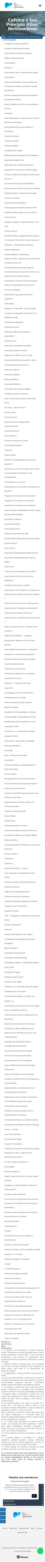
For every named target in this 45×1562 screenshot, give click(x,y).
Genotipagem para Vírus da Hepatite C (19, 693)
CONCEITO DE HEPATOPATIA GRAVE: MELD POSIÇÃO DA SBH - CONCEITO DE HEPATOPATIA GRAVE (21, 1153)
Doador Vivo (9, 1001)
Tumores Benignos (11, 136)
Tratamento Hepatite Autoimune (17, 896)
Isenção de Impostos (12, 524)
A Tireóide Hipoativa (12, 1269)
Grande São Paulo (9, 1501)
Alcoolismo (8, 113)
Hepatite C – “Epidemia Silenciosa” (17, 683)
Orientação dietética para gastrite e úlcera (20, 360)
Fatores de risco (10, 217)
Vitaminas (8, 450)
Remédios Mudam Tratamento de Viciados (20, 193)
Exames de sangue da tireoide (15, 1273)
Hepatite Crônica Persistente (15, 906)
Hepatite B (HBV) (11, 736)
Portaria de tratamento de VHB (16, 534)
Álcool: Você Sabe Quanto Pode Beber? (19, 183)
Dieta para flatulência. (12, 384)
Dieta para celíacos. (11, 370)
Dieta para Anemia (11, 327)
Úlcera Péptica (10, 816)
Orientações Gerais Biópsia (14, 953)
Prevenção (8, 750)
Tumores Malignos (11, 146)
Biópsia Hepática (11, 948)
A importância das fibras (13, 322)
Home (5, 1528)
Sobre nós (13, 1528)
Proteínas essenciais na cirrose (16, 440)
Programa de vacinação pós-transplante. (20, 496)
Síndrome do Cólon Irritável (14, 788)
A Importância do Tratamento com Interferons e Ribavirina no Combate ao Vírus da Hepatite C (22, 594)
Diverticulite (9, 760)
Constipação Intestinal (13, 445)
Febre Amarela (10, 455)
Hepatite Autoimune (12, 887)
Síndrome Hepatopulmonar (14, 1283)
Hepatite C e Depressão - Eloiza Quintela (20, 308)
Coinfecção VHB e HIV (13, 1329)
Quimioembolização (11, 250)
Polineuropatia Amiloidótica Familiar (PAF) (20, 208)
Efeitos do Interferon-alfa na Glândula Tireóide (22, 1249)
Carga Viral (8, 688)
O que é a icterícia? (11, 1338)
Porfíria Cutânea (10, 231)
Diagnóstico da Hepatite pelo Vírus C (18, 613)
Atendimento (24, 1528)
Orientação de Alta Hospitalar (15, 1106)
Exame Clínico (9, 548)
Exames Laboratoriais (12, 925)
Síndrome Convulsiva (12, 1278)
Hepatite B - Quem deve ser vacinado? (19, 501)
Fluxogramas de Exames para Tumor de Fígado (22, 188)
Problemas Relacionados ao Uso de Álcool (20, 212)
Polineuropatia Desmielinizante (16, 365)
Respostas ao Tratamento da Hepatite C (19, 654)
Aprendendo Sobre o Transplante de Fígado (21, 72)
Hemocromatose (10, 417)
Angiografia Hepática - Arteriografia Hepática (21, 962)
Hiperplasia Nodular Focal (14, 160)
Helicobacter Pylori (11, 431)
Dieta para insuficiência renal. (15, 350)
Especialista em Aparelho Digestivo (18, 53)
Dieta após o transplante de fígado (17, 346)
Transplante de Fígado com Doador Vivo (19, 996)
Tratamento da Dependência (15, 203)
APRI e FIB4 (9, 967)
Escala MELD (9, 77)
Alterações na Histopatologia (15, 958)
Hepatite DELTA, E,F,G (12, 678)
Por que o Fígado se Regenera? (16, 1162)
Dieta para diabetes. (12, 374)
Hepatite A (8, 863)
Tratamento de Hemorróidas (15, 811)
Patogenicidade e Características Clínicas (20, 717)
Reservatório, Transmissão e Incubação (19, 741)
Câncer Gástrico (10, 436)
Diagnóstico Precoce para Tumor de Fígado (20, 170)
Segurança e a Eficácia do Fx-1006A (18, 355)
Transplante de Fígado (13, 1139)
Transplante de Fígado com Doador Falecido (21, 1120)
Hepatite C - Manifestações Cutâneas (18, 245)
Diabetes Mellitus (11, 840)
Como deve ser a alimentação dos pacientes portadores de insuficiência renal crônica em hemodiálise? (21, 1203)
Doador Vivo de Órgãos (13, 982)
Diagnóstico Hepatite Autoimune (17, 892)
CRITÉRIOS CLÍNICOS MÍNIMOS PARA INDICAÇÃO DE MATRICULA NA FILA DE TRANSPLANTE (20, 1033)
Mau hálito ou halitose (12, 519)
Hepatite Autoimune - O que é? (16, 868)
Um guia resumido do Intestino (16, 825)
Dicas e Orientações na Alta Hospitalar (19, 1074)
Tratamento (9, 859)
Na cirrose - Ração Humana (14, 407)
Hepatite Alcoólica (11, 141)
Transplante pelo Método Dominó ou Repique (21, 1125)
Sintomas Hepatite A (12, 746)
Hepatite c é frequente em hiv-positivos (19, 1324)
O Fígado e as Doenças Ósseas (16, 394)
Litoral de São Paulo (10, 1504)
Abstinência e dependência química (18, 1306)
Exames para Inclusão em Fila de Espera (19, 1024)
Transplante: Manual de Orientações (18, 1051)
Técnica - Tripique (11, 1129)
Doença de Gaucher (11, 1221)
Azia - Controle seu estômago (15, 755)
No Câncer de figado (12, 290)
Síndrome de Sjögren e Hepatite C (17, 1259)
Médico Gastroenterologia (14, 58)
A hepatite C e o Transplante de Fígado (19, 731)
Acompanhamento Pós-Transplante (18, 1060)
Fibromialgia (9, 304)
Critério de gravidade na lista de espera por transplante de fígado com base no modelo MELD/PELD (20, 86)
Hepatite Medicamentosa (14, 664)
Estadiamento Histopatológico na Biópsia (20, 712)
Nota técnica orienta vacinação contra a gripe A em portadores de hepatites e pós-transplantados (21, 473)
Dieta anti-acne (10, 341)
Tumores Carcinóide (12, 198)
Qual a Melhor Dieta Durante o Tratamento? (21, 649)
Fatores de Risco (10, 543)
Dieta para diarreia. (11, 379)
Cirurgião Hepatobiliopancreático (17, 48)
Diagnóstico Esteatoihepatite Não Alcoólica (21, 553)
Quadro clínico (9, 821)
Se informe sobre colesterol (14, 1194)
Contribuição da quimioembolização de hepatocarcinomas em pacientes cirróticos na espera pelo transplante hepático (21, 272)
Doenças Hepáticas (11, 1171)
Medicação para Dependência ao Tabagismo (21, 155)
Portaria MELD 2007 (12, 529)
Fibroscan (8, 929)
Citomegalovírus (10, 1226)
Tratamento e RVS (11, 726)
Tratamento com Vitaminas (14, 669)
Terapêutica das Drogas (13, 150)
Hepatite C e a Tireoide (13, 1254)
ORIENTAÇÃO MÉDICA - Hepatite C (18, 636)
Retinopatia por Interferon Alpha (17, 1333)
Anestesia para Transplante (15, 991)
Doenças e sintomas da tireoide (16, 1245)
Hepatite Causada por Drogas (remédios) (19, 659)
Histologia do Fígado (12, 972)
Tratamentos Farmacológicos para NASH (20, 571)
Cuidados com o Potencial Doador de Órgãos (21, 987)
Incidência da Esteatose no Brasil (17, 585)
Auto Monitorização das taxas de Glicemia (20, 830)
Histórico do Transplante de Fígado (17, 1056)
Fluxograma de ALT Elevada (15, 698)
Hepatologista (9, 63)
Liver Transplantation (12, 1134)
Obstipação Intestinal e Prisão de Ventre (19, 779)
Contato (39, 1528)
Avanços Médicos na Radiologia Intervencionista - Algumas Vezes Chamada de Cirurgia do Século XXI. (22, 258)
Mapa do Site (22, 1532)
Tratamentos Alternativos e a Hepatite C (20, 673)
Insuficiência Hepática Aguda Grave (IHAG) (20, 901)
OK (34, 1496)
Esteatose (8, 68)
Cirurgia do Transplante (13, 1144)
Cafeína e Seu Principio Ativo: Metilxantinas (21, 603)
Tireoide (7, 1231)
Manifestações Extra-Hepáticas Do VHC (19, 722)
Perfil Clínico (9, 567)
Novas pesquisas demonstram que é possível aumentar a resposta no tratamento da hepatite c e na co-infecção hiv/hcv (21, 1315)
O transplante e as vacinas (14, 482)
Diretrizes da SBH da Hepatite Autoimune (20, 882)
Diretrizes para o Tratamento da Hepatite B (21, 608)
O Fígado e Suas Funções (13, 977)
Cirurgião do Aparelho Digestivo (16, 44)
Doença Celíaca (10, 412)
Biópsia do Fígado (11, 707)
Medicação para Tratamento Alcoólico (18, 165)
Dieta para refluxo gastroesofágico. (17, 389)
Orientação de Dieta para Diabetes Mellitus (20, 835)
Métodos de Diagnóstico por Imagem (18, 934)
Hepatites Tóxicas (11, 911)
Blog (32, 1528)
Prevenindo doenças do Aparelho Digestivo (21, 783)
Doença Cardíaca (10, 854)
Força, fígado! (9, 1167)
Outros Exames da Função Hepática (18, 702)
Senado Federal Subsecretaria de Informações (21, 538)
